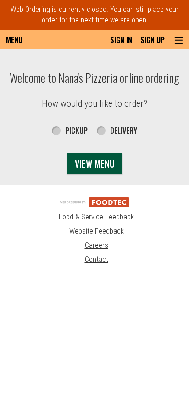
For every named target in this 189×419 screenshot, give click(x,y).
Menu (14, 39)
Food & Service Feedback (96, 216)
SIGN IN (121, 39)
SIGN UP (152, 39)
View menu (95, 163)
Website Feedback (96, 231)
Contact (96, 259)
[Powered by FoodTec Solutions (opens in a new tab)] (94, 201)
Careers (96, 245)
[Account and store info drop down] (179, 40)
